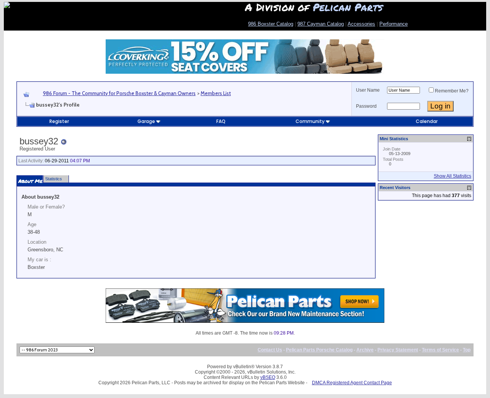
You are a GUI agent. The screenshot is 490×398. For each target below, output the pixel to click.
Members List (216, 93)
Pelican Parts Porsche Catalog (319, 350)
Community (310, 121)
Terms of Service (440, 350)
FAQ (220, 121)
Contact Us (270, 350)
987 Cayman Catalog (320, 24)
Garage (146, 121)
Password (366, 106)
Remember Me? (452, 91)
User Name (368, 90)
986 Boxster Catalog (270, 24)
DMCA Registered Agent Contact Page (352, 382)
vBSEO (267, 377)
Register (59, 121)
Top (466, 350)
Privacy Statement (397, 350)
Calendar (427, 121)
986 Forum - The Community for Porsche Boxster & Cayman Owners (119, 93)
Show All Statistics (452, 176)
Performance (393, 24)
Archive (365, 350)
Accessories (361, 24)
